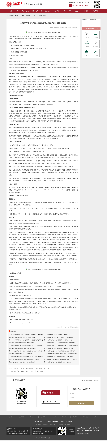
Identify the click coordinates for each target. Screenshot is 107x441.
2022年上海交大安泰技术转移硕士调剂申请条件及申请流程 (24, 359)
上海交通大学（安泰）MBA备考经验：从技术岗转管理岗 (29, 371)
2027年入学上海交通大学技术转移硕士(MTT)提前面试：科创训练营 (26, 334)
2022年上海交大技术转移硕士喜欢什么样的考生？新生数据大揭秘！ (62, 353)
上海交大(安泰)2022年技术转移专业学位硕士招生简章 (23, 362)
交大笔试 (11, 417)
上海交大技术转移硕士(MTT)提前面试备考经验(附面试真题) (60, 342)
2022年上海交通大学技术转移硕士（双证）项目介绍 (58, 362)
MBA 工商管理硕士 (26, 15)
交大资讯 (64, 417)
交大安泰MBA (48, 11)
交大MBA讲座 (20, 11)
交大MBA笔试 (30, 11)
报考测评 (86, 11)
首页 (11, 11)
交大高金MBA (58, 11)
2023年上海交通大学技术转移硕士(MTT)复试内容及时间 (59, 348)
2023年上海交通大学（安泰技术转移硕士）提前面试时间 (59, 356)
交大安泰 (32, 417)
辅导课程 (96, 417)
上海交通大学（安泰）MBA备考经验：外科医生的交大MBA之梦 (31, 368)
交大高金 (43, 417)
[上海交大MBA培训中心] (13, 4)
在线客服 (50, 393)
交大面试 (21, 417)
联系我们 (95, 11)
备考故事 (77, 11)
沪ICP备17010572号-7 (65, 438)
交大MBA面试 (39, 11)
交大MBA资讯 (67, 11)
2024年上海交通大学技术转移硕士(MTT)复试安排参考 (59, 340)
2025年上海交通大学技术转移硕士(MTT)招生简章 (58, 334)
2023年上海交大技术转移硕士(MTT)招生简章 (21, 353)
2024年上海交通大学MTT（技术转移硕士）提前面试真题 (59, 337)
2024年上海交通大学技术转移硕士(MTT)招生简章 (22, 342)
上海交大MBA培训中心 (14, 15)
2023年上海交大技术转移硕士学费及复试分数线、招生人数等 (60, 351)
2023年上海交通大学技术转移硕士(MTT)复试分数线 (22, 348)
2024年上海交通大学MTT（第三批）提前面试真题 (22, 337)
